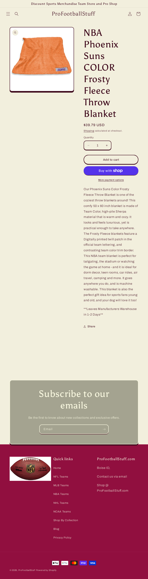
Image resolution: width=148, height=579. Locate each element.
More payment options (111, 180)
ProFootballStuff (26, 570)
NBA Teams (61, 494)
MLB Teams (61, 485)
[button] (8, 14)
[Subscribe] (104, 429)
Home (57, 468)
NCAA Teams (62, 511)
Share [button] (91, 326)
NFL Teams (60, 476)
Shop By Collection (65, 520)
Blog (56, 529)
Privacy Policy (62, 537)
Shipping (89, 130)
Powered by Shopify (46, 570)
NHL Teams (60, 502)
